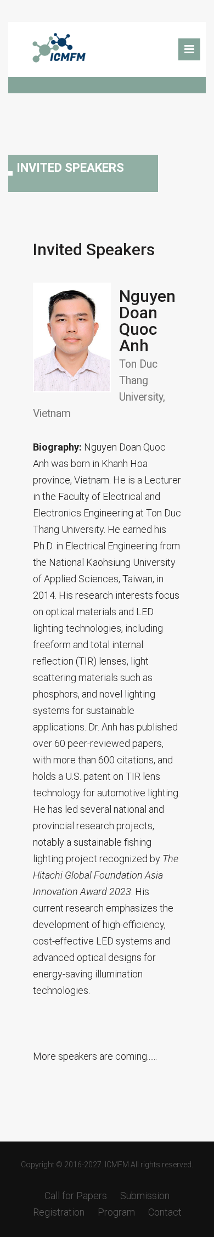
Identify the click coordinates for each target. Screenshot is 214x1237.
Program (116, 1212)
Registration (59, 1212)
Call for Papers (75, 1195)
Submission (145, 1195)
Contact (165, 1212)
